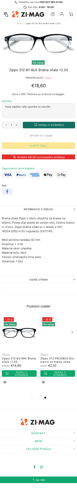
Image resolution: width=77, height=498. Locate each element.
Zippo (48, 77)
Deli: (4, 185)
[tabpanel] (19, 354)
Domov (20, 23)
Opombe (7, 101)
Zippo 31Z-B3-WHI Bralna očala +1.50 (19, 360)
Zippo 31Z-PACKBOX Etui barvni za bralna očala (57, 360)
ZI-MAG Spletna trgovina (29, 14)
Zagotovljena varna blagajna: (18, 168)
